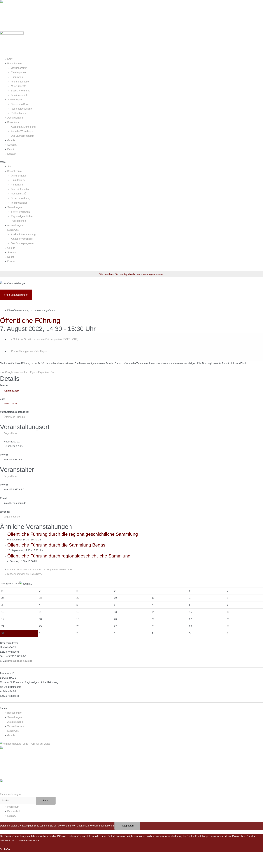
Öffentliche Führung (14, 417)
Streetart (11, 144)
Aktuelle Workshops (22, 131)
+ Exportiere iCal (45, 372)
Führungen (17, 77)
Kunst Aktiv (13, 122)
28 (40, 598)
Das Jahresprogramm (22, 136)
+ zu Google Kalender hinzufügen (18, 372)
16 (228, 612)
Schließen (5, 849)
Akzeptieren (127, 825)
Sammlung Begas (20, 104)
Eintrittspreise (18, 72)
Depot (10, 149)
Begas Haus (10, 433)
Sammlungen (14, 99)
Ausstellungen (15, 117)
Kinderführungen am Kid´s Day (29, 351)
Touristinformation (20, 81)
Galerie (11, 140)
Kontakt (11, 154)
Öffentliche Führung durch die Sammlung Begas (56, 544)
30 (228, 626)
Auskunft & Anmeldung (23, 127)
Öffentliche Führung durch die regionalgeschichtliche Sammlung (72, 534)
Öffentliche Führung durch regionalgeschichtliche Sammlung (68, 555)
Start (9, 59)
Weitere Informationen (102, 825)
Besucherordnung (20, 90)
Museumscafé (18, 86)
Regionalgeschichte (22, 108)
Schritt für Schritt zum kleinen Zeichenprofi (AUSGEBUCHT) (44, 339)
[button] (131, 162)
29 (77, 598)
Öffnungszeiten (19, 68)
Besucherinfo (14, 63)
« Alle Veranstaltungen (16, 294)
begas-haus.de (12, 516)
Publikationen (18, 113)
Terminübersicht (19, 95)
